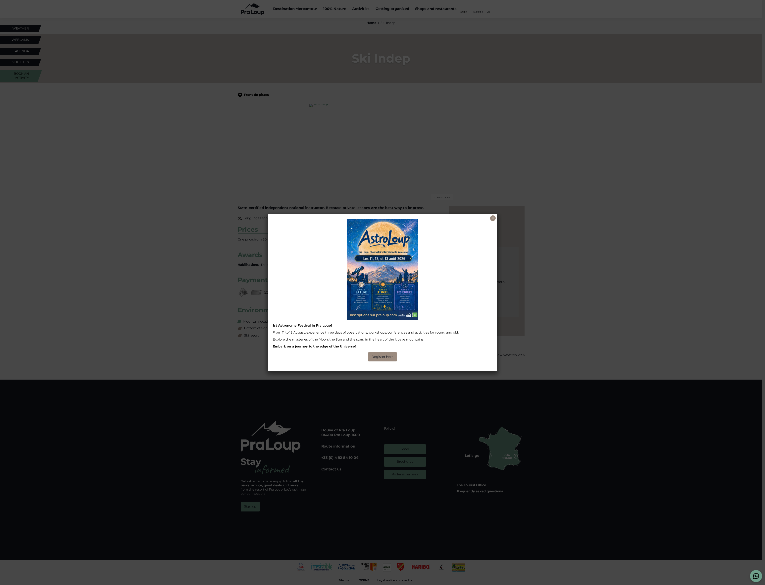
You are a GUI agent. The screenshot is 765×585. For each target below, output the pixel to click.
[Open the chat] (756, 576)
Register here (382, 357)
